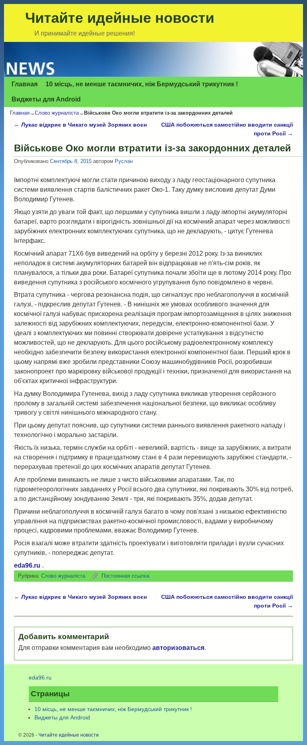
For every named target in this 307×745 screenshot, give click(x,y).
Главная (25, 84)
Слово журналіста (57, 113)
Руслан (124, 161)
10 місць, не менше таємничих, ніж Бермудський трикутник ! (142, 84)
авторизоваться (178, 647)
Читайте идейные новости (119, 18)
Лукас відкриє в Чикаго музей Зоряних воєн (80, 124)
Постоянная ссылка (125, 576)
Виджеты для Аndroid (46, 99)
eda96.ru (27, 565)
